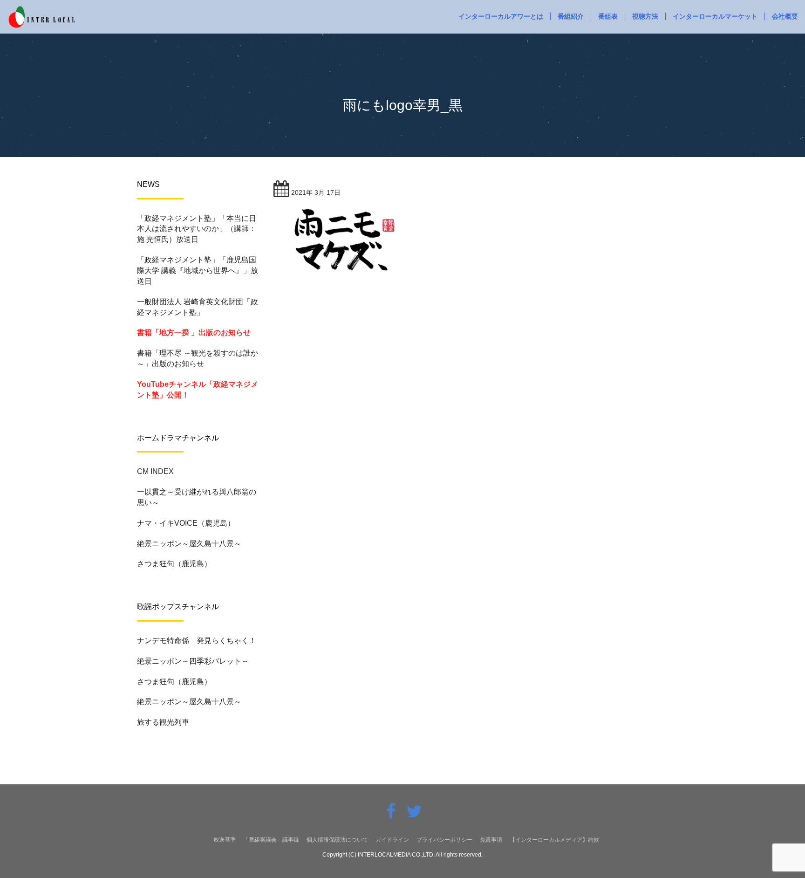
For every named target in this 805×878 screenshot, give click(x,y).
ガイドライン (392, 840)
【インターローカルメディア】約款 (554, 840)
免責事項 (491, 840)
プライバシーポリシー (444, 840)
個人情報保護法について (337, 840)
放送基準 (224, 840)
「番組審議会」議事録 (271, 840)
